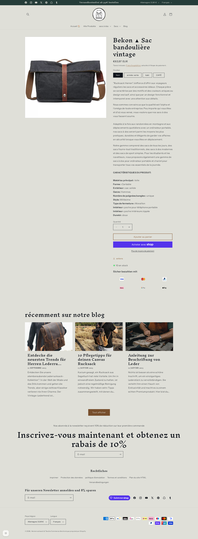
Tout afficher (99, 412)
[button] (28, 14)
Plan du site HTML (137, 477)
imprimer (54, 477)
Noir (118, 75)
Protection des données (72, 477)
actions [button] (119, 258)
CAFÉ (159, 75)
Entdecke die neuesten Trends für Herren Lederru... (47, 359)
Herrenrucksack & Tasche (41, 531)
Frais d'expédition (133, 65)
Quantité (117, 222)
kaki (147, 75)
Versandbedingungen (99, 482)
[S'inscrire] (120, 454)
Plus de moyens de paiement (142, 251)
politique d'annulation (95, 477)
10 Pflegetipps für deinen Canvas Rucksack (95, 359)
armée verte (133, 75)
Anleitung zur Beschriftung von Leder (144, 359)
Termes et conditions (117, 477)
